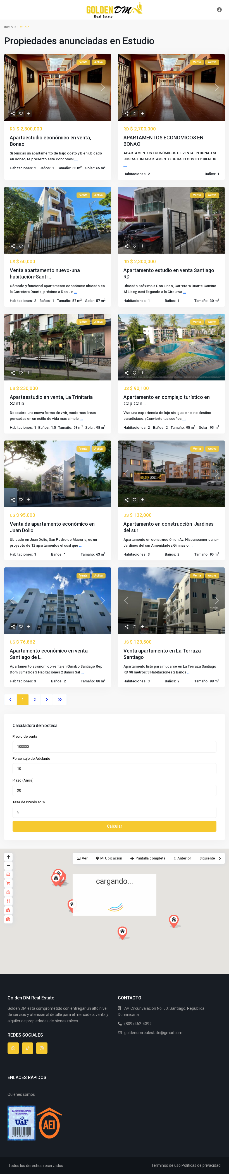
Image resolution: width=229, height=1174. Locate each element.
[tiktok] (27, 1048)
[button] (84, 916)
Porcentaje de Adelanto (31, 758)
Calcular (114, 826)
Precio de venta (25, 736)
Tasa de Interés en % (29, 802)
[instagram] (41, 1048)
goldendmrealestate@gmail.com (153, 1032)
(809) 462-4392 (138, 1023)
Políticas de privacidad (201, 1165)
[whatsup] (13, 1048)
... (76, 159)
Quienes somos (21, 1094)
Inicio (8, 27)
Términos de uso (166, 1165)
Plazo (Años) (23, 780)
